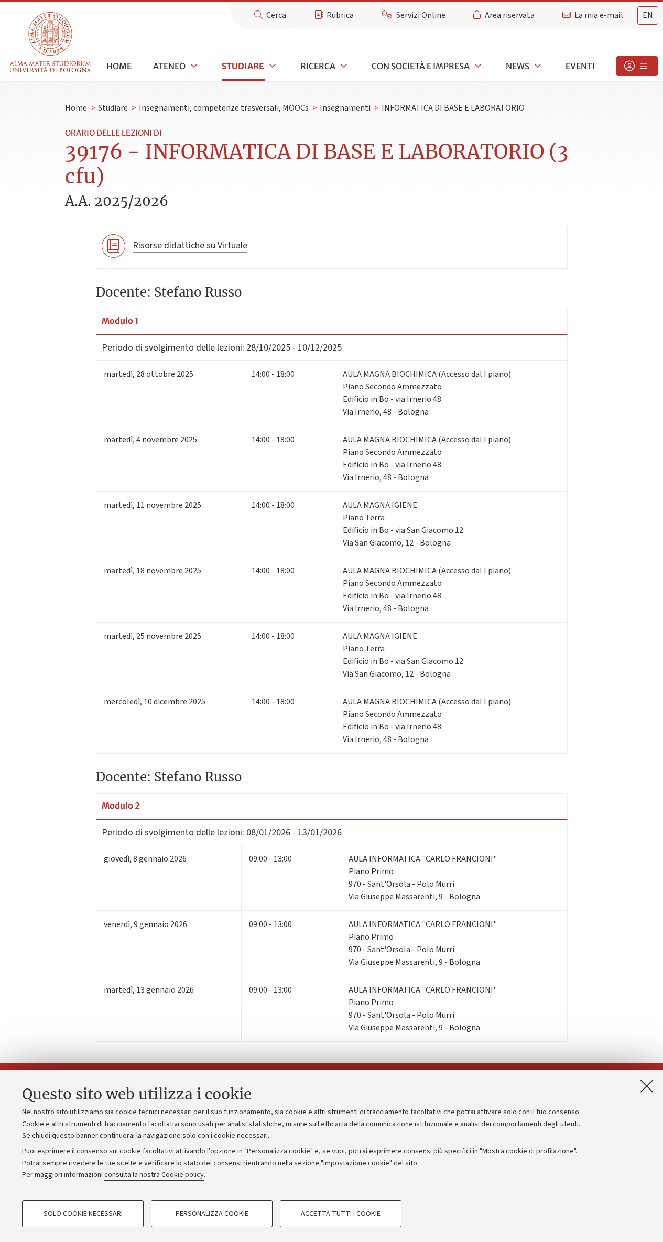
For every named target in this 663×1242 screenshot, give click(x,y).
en (648, 15)
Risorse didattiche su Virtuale (190, 245)
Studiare (243, 66)
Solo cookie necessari (83, 1213)
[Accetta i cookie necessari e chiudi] (646, 1085)
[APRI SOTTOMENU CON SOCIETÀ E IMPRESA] (477, 66)
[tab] (647, 15)
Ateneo (169, 66)
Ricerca (317, 66)
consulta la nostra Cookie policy (154, 1175)
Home (119, 66)
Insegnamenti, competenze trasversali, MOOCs (224, 108)
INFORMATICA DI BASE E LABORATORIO (453, 108)
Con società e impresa (421, 66)
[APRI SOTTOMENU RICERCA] (342, 66)
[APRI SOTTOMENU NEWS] (536, 66)
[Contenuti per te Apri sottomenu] (637, 66)
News (517, 66)
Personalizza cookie (212, 1213)
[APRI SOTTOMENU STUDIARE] (271, 66)
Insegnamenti (345, 108)
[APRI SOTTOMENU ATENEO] (193, 66)
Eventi (580, 66)
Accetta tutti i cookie (341, 1213)
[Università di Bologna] (51, 42)
